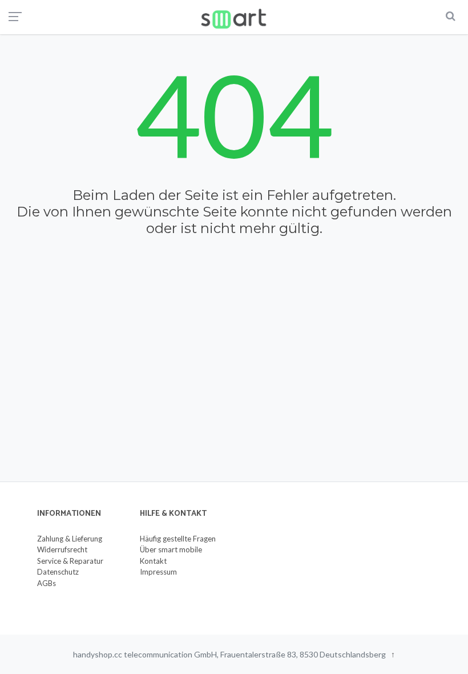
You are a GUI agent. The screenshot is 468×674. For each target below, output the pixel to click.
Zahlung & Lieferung (69, 538)
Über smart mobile (171, 549)
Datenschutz (58, 571)
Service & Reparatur (70, 560)
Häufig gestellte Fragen (178, 538)
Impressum (158, 571)
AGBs (46, 583)
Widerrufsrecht (62, 549)
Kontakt (153, 560)
